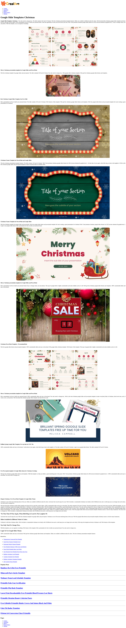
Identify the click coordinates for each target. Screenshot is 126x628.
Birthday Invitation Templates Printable (13, 559)
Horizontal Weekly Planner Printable (12, 544)
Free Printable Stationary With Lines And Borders (15, 546)
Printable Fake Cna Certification (13, 583)
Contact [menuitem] (5, 8)
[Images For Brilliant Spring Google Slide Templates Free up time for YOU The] (63, 421)
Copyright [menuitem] (6, 9)
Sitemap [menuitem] (5, 13)
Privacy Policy (7, 624)
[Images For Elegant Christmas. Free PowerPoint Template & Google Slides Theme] (63, 487)
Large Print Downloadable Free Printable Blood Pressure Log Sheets (26, 593)
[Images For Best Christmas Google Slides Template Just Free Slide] (63, 86)
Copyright (6, 622)
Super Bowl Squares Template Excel (12, 541)
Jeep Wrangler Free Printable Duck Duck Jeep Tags (15, 551)
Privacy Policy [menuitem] (7, 12)
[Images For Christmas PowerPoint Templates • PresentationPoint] (63, 315)
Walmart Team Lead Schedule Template (16, 578)
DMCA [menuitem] (5, 11)
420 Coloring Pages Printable (10, 561)
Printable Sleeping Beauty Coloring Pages (16, 598)
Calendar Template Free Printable (11, 556)
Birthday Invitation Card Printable (11, 554)
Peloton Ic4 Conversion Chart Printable (15, 613)
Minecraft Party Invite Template (13, 573)
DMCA (5, 623)
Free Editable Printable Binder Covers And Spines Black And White (26, 603)
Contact (5, 620)
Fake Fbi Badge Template (10, 608)
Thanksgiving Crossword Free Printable (13, 539)
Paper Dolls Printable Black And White (13, 549)
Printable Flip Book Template (12, 588)
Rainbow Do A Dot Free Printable (13, 568)
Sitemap (5, 626)
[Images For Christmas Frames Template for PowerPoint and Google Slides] (63, 131)
